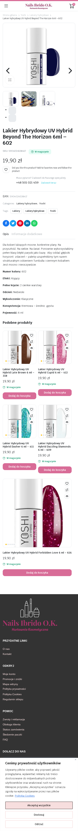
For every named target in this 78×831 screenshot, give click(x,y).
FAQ (5, 739)
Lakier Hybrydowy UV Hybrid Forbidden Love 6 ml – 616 (37, 552)
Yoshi (23, 15)
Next (70, 70)
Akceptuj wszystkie (39, 805)
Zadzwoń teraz (48, 182)
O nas (6, 648)
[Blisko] (75, 759)
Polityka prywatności (14, 688)
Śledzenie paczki (12, 734)
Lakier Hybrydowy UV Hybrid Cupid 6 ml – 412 (53, 371)
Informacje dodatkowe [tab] (26, 234)
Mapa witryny (10, 684)
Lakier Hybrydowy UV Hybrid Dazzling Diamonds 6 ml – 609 (54, 446)
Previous (8, 70)
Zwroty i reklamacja (14, 719)
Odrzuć (39, 824)
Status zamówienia (13, 729)
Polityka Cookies (25, 795)
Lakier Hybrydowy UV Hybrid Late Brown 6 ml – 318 (18, 372)
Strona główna (10, 15)
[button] (9, 80)
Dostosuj (39, 814)
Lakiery (16, 211)
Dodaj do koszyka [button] (19, 395)
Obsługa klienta (11, 724)
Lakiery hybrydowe (39, 15)
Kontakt (7, 654)
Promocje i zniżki (12, 679)
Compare (31, 341)
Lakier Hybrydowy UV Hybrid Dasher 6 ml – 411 (18, 445)
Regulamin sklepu (13, 699)
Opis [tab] (6, 234)
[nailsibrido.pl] (38, 6)
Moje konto (9, 674)
